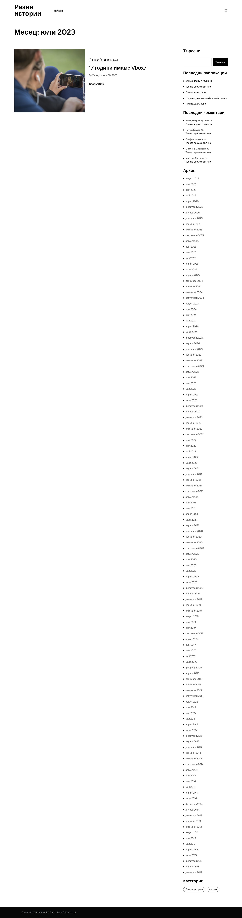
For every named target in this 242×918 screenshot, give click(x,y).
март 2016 (191, 661)
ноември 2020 (194, 536)
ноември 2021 (193, 480)
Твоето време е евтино (198, 86)
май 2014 (191, 787)
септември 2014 (194, 764)
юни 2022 (191, 445)
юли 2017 (191, 645)
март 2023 (191, 400)
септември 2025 (195, 235)
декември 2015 (194, 679)
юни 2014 (191, 781)
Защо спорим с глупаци (199, 81)
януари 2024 (193, 343)
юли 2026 (191, 184)
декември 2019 (194, 599)
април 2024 (192, 326)
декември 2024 (194, 281)
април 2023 (192, 394)
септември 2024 (195, 298)
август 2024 (192, 303)
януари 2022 (193, 468)
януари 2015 (192, 741)
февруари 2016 (194, 667)
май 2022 (191, 451)
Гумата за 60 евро (196, 103)
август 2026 (192, 178)
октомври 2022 (194, 428)
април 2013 (192, 849)
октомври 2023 (194, 360)
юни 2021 (191, 508)
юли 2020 (191, 559)
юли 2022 (191, 440)
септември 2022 (195, 434)
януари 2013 (192, 866)
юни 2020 (191, 565)
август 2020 (192, 554)
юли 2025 (191, 246)
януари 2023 (193, 411)
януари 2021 (192, 525)
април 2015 (192, 724)
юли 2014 (191, 775)
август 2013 (192, 832)
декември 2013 (194, 815)
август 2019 (192, 616)
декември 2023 (194, 349)
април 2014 (192, 792)
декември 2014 (194, 747)
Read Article (97, 84)
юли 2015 (191, 707)
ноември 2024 (194, 286)
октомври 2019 (194, 610)
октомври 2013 (194, 826)
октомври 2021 (194, 485)
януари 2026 (193, 212)
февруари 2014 (194, 804)
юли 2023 (191, 377)
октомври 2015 (194, 690)
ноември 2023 (193, 354)
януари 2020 (193, 593)
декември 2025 (194, 218)
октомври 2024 (194, 292)
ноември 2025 (193, 224)
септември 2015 (194, 696)
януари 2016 (192, 673)
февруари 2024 (194, 337)
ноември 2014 (193, 752)
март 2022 (191, 463)
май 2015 (191, 718)
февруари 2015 (194, 735)
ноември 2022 (193, 423)
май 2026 (191, 195)
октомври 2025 (194, 229)
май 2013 (191, 843)
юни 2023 (191, 383)
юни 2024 (191, 315)
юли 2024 (191, 309)
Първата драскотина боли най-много (206, 98)
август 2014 (192, 770)
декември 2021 (194, 474)
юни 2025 (191, 252)
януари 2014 (192, 809)
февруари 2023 (194, 406)
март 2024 (191, 332)
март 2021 (191, 519)
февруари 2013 (194, 861)
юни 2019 (191, 627)
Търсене (191, 51)
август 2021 (192, 497)
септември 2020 (195, 548)
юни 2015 (191, 713)
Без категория (194, 889)
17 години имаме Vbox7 (118, 67)
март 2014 (191, 798)
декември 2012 (194, 872)
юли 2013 (191, 838)
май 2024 (191, 320)
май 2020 (191, 570)
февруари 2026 (194, 207)
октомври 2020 (194, 542)
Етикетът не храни (196, 92)
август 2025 (192, 241)
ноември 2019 (193, 605)
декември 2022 (194, 417)
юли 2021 (191, 502)
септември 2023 (195, 366)
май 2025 (191, 258)
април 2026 (192, 201)
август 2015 (192, 701)
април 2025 (192, 263)
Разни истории (27, 10)
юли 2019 (191, 622)
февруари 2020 (194, 588)
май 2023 (191, 389)
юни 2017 (191, 650)
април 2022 (192, 457)
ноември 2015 (193, 684)
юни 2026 (191, 190)
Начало (58, 11)
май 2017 (191, 656)
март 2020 (191, 582)
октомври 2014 (194, 758)
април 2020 (192, 576)
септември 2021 (194, 491)
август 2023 (192, 372)
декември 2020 (194, 531)
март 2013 (191, 855)
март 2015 (191, 730)
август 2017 (192, 639)
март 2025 (191, 269)
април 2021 (192, 514)
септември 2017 (194, 633)
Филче (95, 60)
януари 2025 (193, 275)
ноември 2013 (193, 821)
